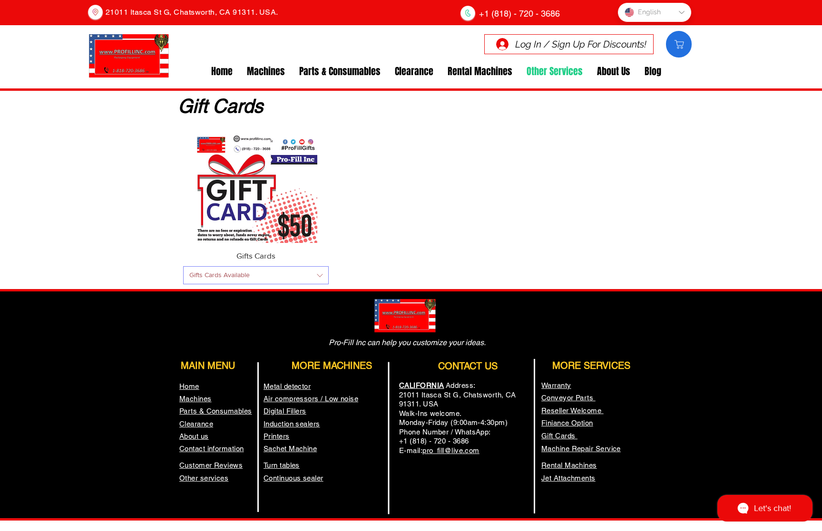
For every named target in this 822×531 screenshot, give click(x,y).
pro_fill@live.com (451, 450)
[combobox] (256, 275)
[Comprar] (679, 44)
